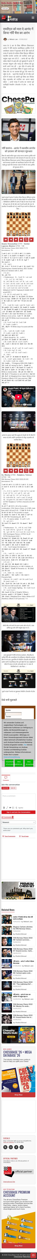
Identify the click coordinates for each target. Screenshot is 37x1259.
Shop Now (19, 1095)
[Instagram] (22, 1147)
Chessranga (18, 1257)
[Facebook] (16, 1147)
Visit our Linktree (8, 1142)
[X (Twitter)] (5, 1147)
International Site (9, 1182)
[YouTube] (11, 1147)
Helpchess (26, 1257)
